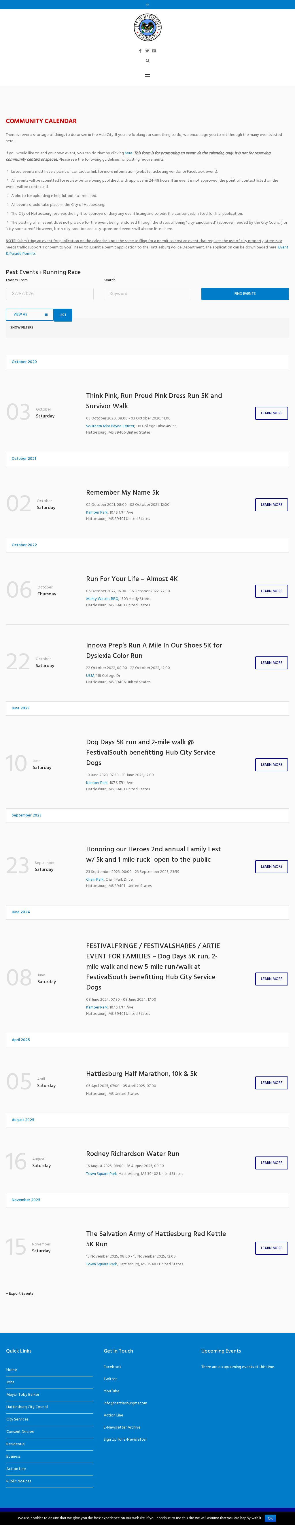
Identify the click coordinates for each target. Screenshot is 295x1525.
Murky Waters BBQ (102, 599)
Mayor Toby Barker (22, 1394)
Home (11, 1370)
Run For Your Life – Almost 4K (132, 579)
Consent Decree (20, 1432)
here (129, 153)
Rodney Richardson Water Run (132, 1154)
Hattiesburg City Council (27, 1407)
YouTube (112, 1391)
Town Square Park (101, 1174)
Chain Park (95, 879)
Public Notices (18, 1481)
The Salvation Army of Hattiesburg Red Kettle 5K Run (156, 1239)
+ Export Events (19, 1294)
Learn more (271, 413)
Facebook (113, 1367)
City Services (17, 1419)
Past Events (31, 92)
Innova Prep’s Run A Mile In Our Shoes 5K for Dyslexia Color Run (154, 651)
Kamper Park (97, 512)
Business (13, 1456)
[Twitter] (147, 51)
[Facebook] (140, 51)
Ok (270, 1518)
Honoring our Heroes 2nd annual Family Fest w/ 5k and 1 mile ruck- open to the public (153, 854)
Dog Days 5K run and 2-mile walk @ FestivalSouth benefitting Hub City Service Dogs (150, 753)
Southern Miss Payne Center (110, 426)
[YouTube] (154, 51)
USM (90, 676)
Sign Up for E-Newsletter (125, 1439)
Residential (15, 1444)
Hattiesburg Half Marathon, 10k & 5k (141, 1074)
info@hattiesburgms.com (125, 1403)
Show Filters (21, 328)
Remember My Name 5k (122, 492)
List (63, 315)
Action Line (16, 1469)
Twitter (110, 1379)
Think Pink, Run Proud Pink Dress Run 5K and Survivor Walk (154, 401)
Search (110, 280)
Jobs (10, 1382)
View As (20, 315)
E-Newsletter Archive (122, 1427)
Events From (17, 280)
